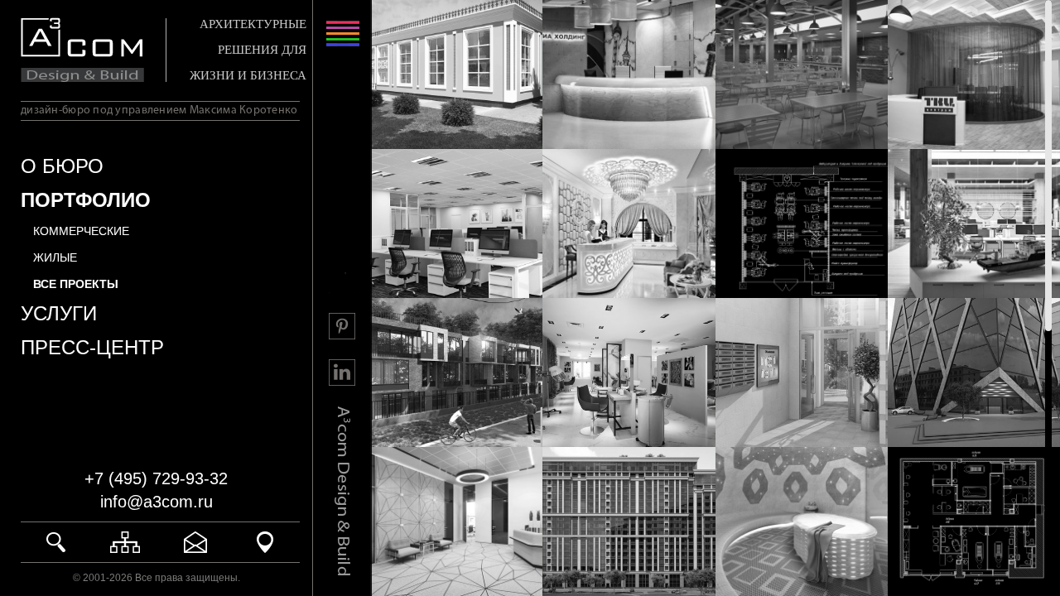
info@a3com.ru (156, 502)
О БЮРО (62, 166)
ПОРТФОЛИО (86, 200)
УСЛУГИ (59, 313)
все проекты (75, 284)
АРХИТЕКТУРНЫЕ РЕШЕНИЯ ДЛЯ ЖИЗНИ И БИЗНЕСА (248, 49)
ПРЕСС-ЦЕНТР (92, 347)
